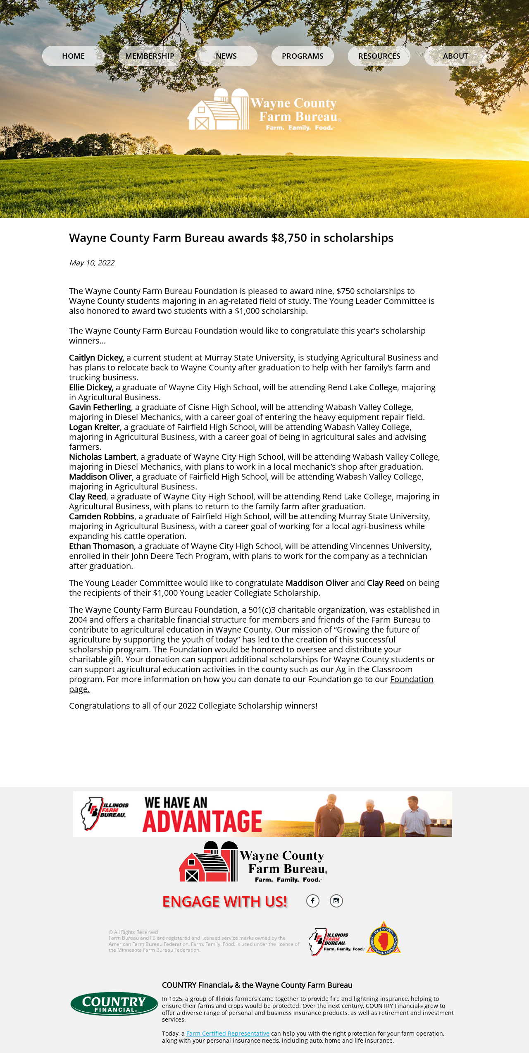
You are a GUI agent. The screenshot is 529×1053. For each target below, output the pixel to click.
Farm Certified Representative (227, 1033)
